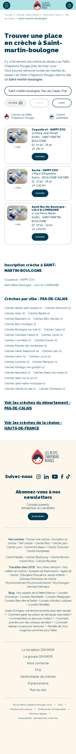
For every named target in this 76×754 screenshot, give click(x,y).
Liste (62, 103)
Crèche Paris (42, 543)
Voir (17, 147)
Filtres (12, 103)
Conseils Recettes (39, 604)
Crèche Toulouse (57, 547)
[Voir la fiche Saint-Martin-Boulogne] (17, 213)
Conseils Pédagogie (58, 596)
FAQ (38, 670)
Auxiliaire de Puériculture (43, 571)
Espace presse (38, 683)
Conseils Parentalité (31, 596)
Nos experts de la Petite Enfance (36, 592)
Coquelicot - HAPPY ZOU (48, 129)
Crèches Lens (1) (52, 351)
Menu (6, 5)
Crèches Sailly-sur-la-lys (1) (20, 378)
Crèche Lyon (14, 547)
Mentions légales (38, 713)
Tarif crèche (25, 543)
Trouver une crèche (37, 539)
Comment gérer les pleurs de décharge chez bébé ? (40, 614)
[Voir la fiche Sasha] (17, 176)
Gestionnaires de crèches (38, 676)
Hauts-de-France (52, 14)
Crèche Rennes (60, 557)
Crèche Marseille (46, 561)
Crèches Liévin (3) (15, 356)
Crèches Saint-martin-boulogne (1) (24, 383)
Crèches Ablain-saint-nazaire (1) (23, 307)
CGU (60, 704)
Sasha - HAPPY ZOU (45, 170)
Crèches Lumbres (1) (16, 361)
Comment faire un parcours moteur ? (32, 618)
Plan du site (38, 690)
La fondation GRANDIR (38, 650)
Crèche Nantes (14, 557)
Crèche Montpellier (38, 551)
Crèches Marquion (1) (44, 361)
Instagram (39, 477)
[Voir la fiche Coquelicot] (17, 135)
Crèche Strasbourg (37, 557)
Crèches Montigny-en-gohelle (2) (24, 367)
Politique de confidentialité (52, 709)
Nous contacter (38, 663)
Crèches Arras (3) (14, 313)
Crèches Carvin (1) (52, 334)
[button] (6, 5)
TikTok (68, 476)
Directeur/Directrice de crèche (38, 578)
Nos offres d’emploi (48, 567)
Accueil (42, 5)
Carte (39, 103)
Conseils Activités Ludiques (55, 600)
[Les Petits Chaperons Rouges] (38, 457)
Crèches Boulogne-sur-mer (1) (22, 329)
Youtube (55, 476)
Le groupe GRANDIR (38, 656)
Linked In (46, 477)
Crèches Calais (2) (54, 329)
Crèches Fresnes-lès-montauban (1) (25, 345)
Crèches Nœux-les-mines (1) (50, 372)
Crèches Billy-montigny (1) (20, 324)
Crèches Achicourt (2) (58, 307)
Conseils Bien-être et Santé (20, 600)
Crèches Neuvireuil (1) (17, 372)
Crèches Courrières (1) (17, 340)
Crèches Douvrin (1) (45, 340)
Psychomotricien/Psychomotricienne (28, 582)
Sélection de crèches (69, 5)
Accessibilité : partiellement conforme (38, 718)
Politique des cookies (21, 709)
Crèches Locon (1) (39, 356)
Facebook (62, 477)
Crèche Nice (26, 561)
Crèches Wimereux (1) (52, 388)
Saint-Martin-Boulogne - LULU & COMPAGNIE (49, 208)
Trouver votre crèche (27, 14)
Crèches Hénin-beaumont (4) (21, 351)
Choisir (39, 157)
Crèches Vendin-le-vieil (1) (20, 388)
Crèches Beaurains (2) (17, 318)
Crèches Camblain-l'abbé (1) (21, 334)
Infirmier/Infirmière (38, 586)
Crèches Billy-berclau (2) (48, 318)
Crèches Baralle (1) (39, 313)
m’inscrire (38, 516)
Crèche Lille (59, 543)
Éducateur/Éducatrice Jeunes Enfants (42, 575)
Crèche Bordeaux (34, 547)
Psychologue (61, 582)
